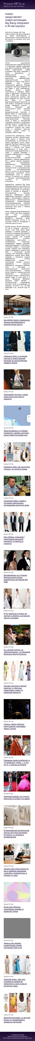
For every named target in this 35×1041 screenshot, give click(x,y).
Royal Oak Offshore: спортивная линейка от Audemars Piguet (14, 909)
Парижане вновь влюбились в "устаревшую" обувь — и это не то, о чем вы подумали (17, 762)
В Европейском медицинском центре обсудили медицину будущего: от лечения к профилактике (16, 833)
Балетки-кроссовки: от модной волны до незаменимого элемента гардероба (17, 1020)
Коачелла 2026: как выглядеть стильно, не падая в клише (17, 468)
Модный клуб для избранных (14, 6)
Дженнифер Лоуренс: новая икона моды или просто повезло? (16, 396)
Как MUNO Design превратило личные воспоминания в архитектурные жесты (17, 322)
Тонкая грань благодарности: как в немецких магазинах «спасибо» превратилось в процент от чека (16, 872)
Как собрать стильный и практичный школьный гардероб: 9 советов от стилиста (14, 540)
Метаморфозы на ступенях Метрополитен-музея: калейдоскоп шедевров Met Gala (16, 578)
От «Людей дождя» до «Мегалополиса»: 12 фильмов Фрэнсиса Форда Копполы (17, 652)
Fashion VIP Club (14, 3)
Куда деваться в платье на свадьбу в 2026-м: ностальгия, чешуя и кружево (17, 616)
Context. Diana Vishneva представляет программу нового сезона (15, 726)
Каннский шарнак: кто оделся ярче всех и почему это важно (17, 797)
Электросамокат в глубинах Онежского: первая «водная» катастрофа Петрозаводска (16, 433)
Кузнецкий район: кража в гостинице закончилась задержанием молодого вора (16, 503)
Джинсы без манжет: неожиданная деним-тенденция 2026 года (13, 945)
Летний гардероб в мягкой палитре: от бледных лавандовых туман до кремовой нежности (15, 689)
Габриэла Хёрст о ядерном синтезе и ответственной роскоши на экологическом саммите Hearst (15, 359)
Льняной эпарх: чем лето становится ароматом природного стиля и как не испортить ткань (15, 982)
